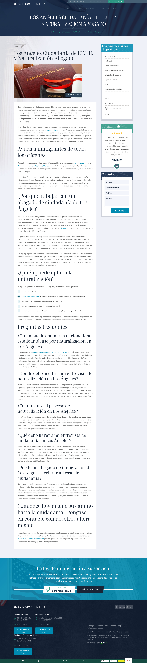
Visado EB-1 (109, 114)
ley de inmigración (53, 130)
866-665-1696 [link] (115, 2)
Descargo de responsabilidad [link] (98, 626)
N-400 (63, 228)
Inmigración (109, 61)
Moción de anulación (112, 56)
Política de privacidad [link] (95, 628)
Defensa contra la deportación (115, 70)
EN (76, 4)
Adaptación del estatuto (113, 75)
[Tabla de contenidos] (22, 46)
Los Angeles (79, 163)
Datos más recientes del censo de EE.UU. (33, 166)
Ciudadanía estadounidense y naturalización (114, 109)
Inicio (69, 8)
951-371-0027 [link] (22, 624)
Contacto (123, 8)
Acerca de (78, 8)
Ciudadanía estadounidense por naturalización (49, 352)
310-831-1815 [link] (43, 624)
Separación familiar (111, 80)
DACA (107, 98)
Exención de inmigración (113, 89)
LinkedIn (77, 2)
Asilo (106, 94)
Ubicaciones (105, 8)
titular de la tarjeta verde (31, 296)
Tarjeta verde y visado (112, 66)
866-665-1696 (61, 590)
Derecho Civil (109, 103)
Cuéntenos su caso (90, 589)
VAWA (107, 84)
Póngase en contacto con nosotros (31, 539)
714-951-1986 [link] (22, 645)
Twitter (74, 2)
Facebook (71, 2)
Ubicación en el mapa (23, 631)
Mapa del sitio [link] (115, 626)
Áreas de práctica (91, 8)
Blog (114, 8)
